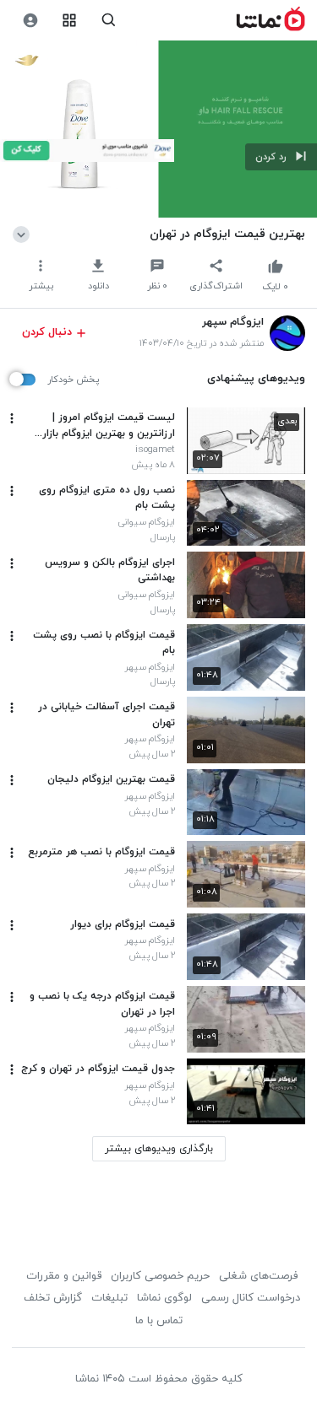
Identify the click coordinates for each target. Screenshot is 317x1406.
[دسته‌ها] (70, 21)
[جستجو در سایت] (108, 21)
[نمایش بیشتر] (24, 234)
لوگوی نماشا (164, 1298)
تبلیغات (109, 1298)
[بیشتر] (11, 418)
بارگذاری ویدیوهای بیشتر (159, 1148)
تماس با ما (159, 1320)
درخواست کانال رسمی (250, 1298)
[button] (281, 156)
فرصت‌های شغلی (258, 1276)
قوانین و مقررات (63, 1276)
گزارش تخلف (53, 1298)
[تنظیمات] (30, 21)
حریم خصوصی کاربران (160, 1276)
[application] (158, 129)
